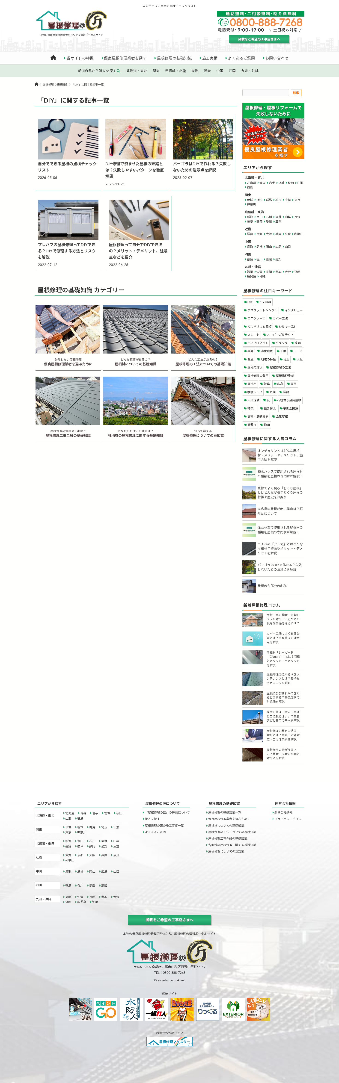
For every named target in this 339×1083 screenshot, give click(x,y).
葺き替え (270, 408)
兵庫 (278, 234)
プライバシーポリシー (289, 819)
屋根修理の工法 (280, 367)
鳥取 (250, 246)
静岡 (259, 221)
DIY (250, 302)
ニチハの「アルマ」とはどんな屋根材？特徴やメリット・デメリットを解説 (280, 548)
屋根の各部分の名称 (272, 586)
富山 (259, 217)
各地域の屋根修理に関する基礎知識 (232, 845)
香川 (259, 259)
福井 (278, 217)
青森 (262, 183)
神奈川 (251, 204)
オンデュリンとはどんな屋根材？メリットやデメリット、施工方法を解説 (280, 455)
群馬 (269, 200)
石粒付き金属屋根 (289, 400)
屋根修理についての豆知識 (226, 851)
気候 (273, 392)
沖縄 (262, 276)
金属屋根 (282, 416)
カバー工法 (280, 318)
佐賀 (259, 272)
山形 (300, 183)
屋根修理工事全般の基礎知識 (227, 838)
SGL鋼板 (265, 302)
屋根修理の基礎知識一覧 (224, 812)
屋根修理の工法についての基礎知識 (232, 832)
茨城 (250, 200)
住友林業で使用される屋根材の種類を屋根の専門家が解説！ (280, 529)
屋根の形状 (254, 367)
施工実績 (210, 58)
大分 (288, 272)
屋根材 (251, 384)
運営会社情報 (283, 812)
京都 (259, 234)
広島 (278, 246)
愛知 (269, 221)
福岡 (250, 272)
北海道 (251, 183)
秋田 (291, 183)
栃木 (259, 200)
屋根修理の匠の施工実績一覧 (164, 825)
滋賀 (250, 234)
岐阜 (250, 221)
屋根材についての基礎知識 (226, 825)
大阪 (269, 234)
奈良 (288, 234)
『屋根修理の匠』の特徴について (167, 812)
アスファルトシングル (262, 310)
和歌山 (298, 234)
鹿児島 (251, 276)
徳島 (250, 259)
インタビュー (294, 310)
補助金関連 (290, 408)
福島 (250, 187)
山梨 (288, 217)
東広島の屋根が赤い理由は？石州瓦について (280, 511)
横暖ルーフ (254, 392)
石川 (269, 217)
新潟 (250, 217)
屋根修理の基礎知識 (174, 58)
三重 (278, 221)
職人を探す (152, 819)
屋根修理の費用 (257, 376)
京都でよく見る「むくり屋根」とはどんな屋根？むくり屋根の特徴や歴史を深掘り (280, 492)
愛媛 (269, 259)
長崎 (269, 272)
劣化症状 (267, 351)
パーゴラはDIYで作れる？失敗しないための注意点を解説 (280, 567)
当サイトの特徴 (80, 58)
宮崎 (297, 272)
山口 (288, 246)
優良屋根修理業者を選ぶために (229, 819)
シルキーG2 (287, 326)
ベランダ (282, 343)
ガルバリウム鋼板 (259, 326)
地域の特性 (268, 359)
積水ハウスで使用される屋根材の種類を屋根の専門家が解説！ (280, 473)
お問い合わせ (277, 58)
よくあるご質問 (241, 58)
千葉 (288, 200)
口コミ (298, 351)
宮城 (281, 183)
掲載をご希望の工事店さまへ (259, 39)
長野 (297, 217)
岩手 (272, 183)
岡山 (269, 246)
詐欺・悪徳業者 (257, 416)
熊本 (278, 272)
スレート (253, 334)
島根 (259, 246)
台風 (250, 359)
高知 (278, 259)
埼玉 (278, 200)
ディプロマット (257, 343)
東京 (297, 200)
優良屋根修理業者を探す (125, 58)
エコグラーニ (256, 318)
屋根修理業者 (285, 376)
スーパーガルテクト (280, 334)
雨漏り (251, 425)
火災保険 (253, 400)
